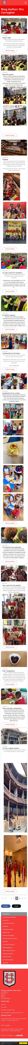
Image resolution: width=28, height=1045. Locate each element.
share (6, 906)
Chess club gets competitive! (11, 708)
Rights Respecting (7, 947)
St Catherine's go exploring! (11, 547)
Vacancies (5, 962)
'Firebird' (5, 159)
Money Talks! (6, 38)
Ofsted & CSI (6, 932)
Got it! (23, 1043)
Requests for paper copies (8, 1010)
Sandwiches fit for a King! (11, 393)
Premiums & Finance (8, 953)
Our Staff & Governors (8, 944)
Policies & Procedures (8, 935)
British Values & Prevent (9, 950)
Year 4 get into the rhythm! (11, 585)
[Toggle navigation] (25, 3)
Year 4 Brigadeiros (8, 671)
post (17, 906)
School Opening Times (8, 923)
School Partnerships (8, 959)
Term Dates (4, 1007)
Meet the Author (7, 74)
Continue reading (9, 50)
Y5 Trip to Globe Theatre (10, 748)
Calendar (3, 1004)
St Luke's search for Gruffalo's (12, 273)
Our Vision (5, 941)
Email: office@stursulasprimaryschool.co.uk (12, 1012)
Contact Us (5, 920)
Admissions (5, 926)
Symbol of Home (7, 956)
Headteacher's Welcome (9, 917)
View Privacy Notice (15, 1030)
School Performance (8, 929)
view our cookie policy (8, 1043)
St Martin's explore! (8, 315)
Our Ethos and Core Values (10, 938)
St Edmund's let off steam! (11, 353)
